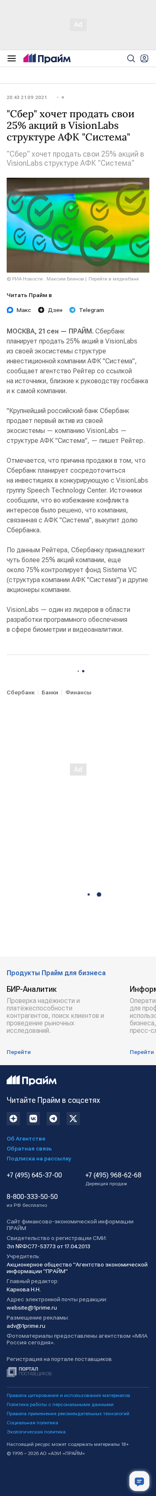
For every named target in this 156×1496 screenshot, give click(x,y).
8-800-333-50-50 (32, 1200)
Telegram (91, 310)
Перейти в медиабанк (114, 279)
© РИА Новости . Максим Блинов (45, 279)
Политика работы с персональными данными (60, 1404)
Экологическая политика (36, 1432)
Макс (24, 310)
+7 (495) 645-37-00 (34, 1175)
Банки (50, 692)
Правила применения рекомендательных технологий (68, 1413)
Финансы (78, 692)
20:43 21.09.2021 (27, 97)
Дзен (55, 310)
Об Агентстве (26, 1138)
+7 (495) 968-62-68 (113, 1179)
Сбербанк (21, 692)
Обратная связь (29, 1148)
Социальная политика (32, 1423)
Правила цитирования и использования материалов (68, 1395)
